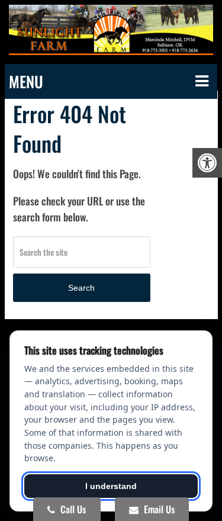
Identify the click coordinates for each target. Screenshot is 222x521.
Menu (26, 81)
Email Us (158, 509)
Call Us (72, 509)
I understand (111, 486)
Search (81, 287)
